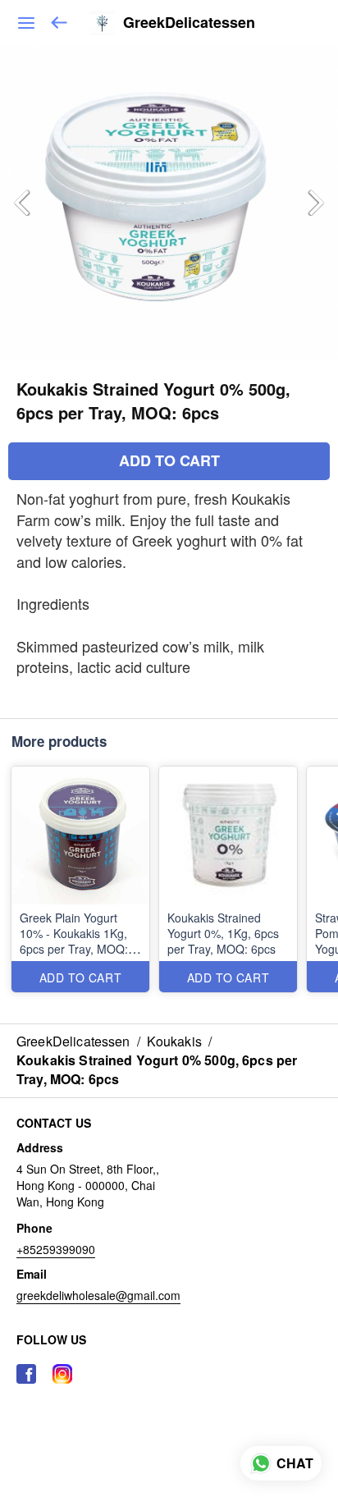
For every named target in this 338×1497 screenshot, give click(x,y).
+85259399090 (55, 1249)
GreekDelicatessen (189, 23)
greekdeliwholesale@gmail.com (98, 1295)
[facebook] (26, 1374)
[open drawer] (26, 23)
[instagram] (62, 1374)
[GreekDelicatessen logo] (102, 23)
